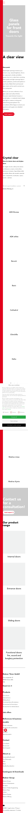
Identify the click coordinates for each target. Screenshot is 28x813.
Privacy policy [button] (14, 428)
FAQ (4, 761)
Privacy (17, 808)
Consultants (6, 743)
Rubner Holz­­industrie (8, 783)
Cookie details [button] (8, 428)
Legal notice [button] (19, 428)
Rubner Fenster (7, 794)
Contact (6, 740)
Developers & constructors (10, 727)
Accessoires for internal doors (11, 706)
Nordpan (5, 785)
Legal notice (11, 808)
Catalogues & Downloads (13, 772)
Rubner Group (7, 781)
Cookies (18, 810)
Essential (6, 412)
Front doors (6, 695)
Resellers (5, 732)
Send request (6, 748)
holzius (5, 792)
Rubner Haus (6, 790)
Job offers (7, 712)
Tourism (5, 730)
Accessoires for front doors (10, 704)
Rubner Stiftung (7, 796)
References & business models (12, 720)
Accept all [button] (14, 417)
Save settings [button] (14, 421)
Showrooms (6, 745)
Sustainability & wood (8, 757)
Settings (9, 409)
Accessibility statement (9, 810)
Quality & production (8, 766)
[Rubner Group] (21, 2)
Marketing (22, 412)
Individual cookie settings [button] (14, 425)
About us (6, 754)
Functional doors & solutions (10, 702)
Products (6, 692)
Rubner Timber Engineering (10, 788)
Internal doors (6, 698)
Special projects (7, 734)
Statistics (14, 412)
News (4, 764)
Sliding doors (6, 700)
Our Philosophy (7, 759)
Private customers (7, 725)
